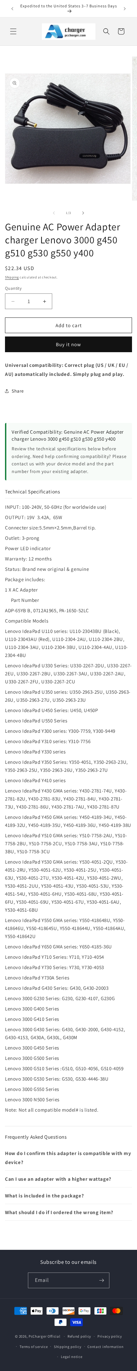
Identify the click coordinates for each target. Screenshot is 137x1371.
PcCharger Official (45, 1336)
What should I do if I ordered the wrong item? (59, 1212)
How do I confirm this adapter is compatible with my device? (68, 1157)
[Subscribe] (101, 1280)
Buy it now (68, 344)
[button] (13, 31)
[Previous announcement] (12, 8)
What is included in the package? (44, 1195)
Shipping (12, 277)
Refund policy (79, 1336)
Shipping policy (67, 1346)
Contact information (105, 1346)
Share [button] (18, 391)
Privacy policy (109, 1336)
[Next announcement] (124, 8)
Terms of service (34, 1346)
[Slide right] (83, 213)
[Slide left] (54, 213)
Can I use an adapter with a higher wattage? (58, 1179)
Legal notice (71, 1356)
